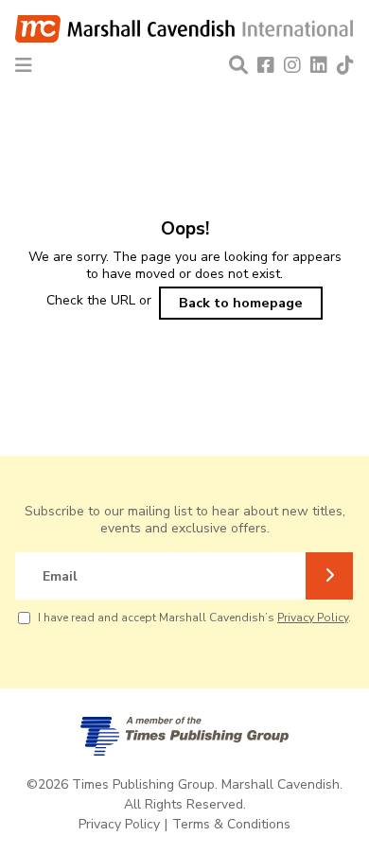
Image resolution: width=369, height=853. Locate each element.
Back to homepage (241, 302)
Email (60, 576)
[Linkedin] (318, 65)
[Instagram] (292, 65)
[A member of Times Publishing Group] (184, 736)
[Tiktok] (345, 65)
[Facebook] (265, 65)
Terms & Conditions (231, 824)
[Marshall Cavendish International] (184, 33)
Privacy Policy (312, 617)
